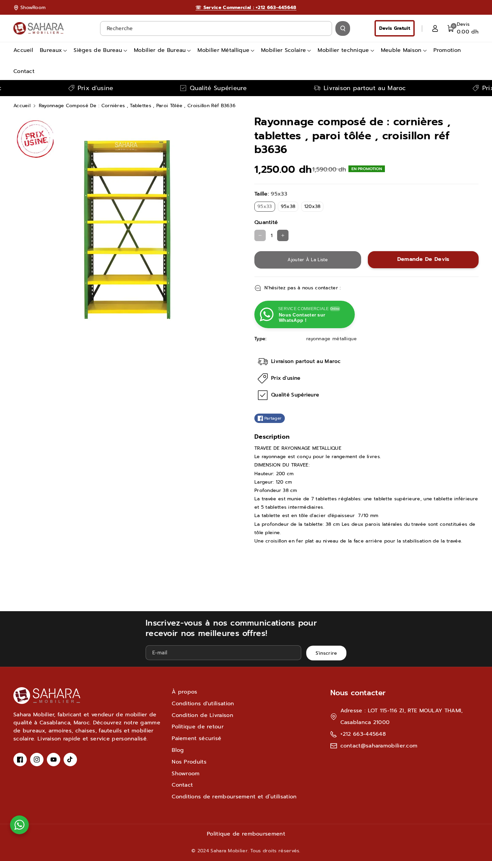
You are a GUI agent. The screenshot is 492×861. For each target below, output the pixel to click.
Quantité (266, 222)
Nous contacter (358, 692)
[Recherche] (342, 28)
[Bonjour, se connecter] (435, 28)
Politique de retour (198, 727)
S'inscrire (326, 652)
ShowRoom (33, 7)
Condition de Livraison (202, 715)
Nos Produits (189, 762)
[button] (463, 28)
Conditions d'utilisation (203, 704)
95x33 (266, 207)
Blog (178, 750)
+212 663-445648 (363, 734)
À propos (184, 692)
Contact (182, 785)
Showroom (185, 774)
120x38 (314, 207)
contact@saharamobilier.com (379, 746)
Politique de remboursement (246, 834)
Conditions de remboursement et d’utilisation (234, 797)
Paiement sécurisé (196, 738)
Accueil (21, 105)
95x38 (290, 207)
